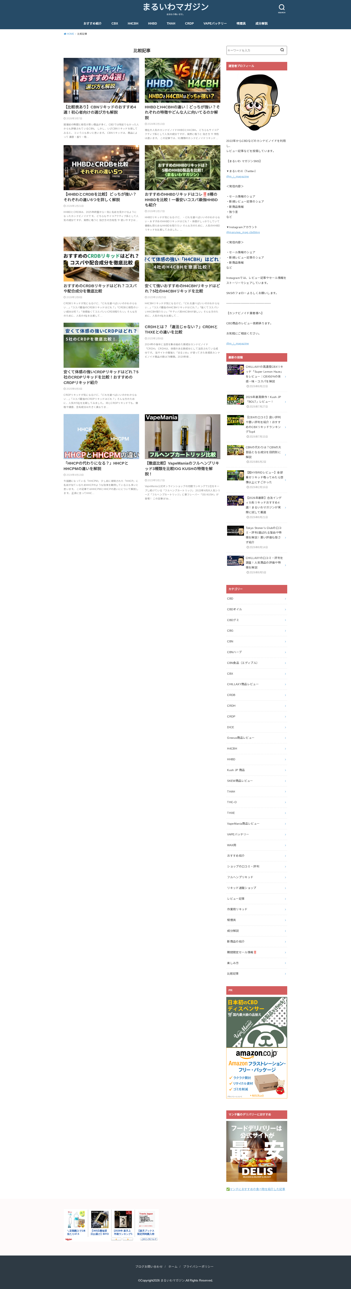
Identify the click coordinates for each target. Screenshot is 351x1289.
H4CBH (133, 23)
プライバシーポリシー (198, 1266)
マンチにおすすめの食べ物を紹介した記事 (257, 1189)
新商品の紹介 (236, 941)
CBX (115, 23)
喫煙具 (241, 23)
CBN (230, 641)
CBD (230, 598)
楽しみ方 (233, 963)
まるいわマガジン (175, 7)
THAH (171, 23)
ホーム (173, 1266)
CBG (230, 630)
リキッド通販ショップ (241, 888)
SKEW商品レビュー (240, 780)
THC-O (232, 802)
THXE (231, 812)
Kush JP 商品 (236, 770)
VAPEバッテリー (215, 23)
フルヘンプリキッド (240, 877)
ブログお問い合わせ (149, 1266)
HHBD (152, 23)
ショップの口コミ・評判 (243, 866)
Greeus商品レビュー (241, 737)
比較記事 (233, 973)
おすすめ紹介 (92, 23)
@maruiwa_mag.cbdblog (243, 232)
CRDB (231, 695)
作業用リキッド (237, 909)
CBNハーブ (234, 652)
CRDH (231, 705)
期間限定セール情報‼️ (242, 952)
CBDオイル (234, 609)
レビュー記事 (236, 898)
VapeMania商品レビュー (243, 823)
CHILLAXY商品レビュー (243, 684)
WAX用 (231, 845)
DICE (230, 727)
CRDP (189, 23)
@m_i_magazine (237, 176)
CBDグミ (233, 620)
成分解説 (262, 23)
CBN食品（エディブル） (243, 662)
